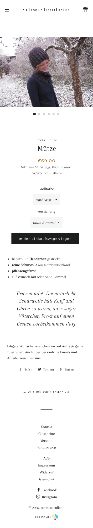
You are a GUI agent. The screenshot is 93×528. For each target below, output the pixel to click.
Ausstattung (46, 211)
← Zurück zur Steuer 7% (46, 392)
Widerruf (46, 472)
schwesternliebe (46, 9)
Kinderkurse (46, 447)
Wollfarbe (46, 189)
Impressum (46, 465)
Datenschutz (46, 479)
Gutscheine (46, 434)
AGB (46, 458)
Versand (46, 440)
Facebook (49, 490)
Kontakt (46, 427)
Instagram (49, 497)
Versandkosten (62, 167)
